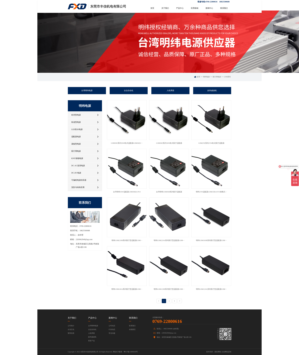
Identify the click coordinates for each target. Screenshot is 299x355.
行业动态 (112, 329)
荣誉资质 (71, 333)
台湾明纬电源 (87, 90)
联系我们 (224, 8)
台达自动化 (128, 90)
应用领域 (194, 8)
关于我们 (165, 8)
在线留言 (132, 329)
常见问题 (112, 333)
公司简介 (71, 326)
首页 (152, 8)
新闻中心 (209, 8)
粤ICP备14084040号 (131, 352)
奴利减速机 (212, 90)
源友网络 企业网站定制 (222, 352)
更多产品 (91, 341)
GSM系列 (227, 77)
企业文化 (71, 329)
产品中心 (180, 8)
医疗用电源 (217, 77)
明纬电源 (206, 77)
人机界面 (170, 90)
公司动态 (112, 326)
